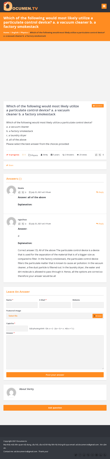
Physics (24, 32)
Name (9, 300)
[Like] (96, 154)
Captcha (10, 323)
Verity (45, 154)
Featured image (13, 310)
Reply (101, 192)
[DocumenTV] (20, 6)
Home (6, 32)
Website (76, 300)
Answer (10, 333)
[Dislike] (99, 154)
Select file (13, 316)
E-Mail (43, 300)
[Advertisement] (55, 71)
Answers (69, 154)
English (15, 32)
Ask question (55, 407)
